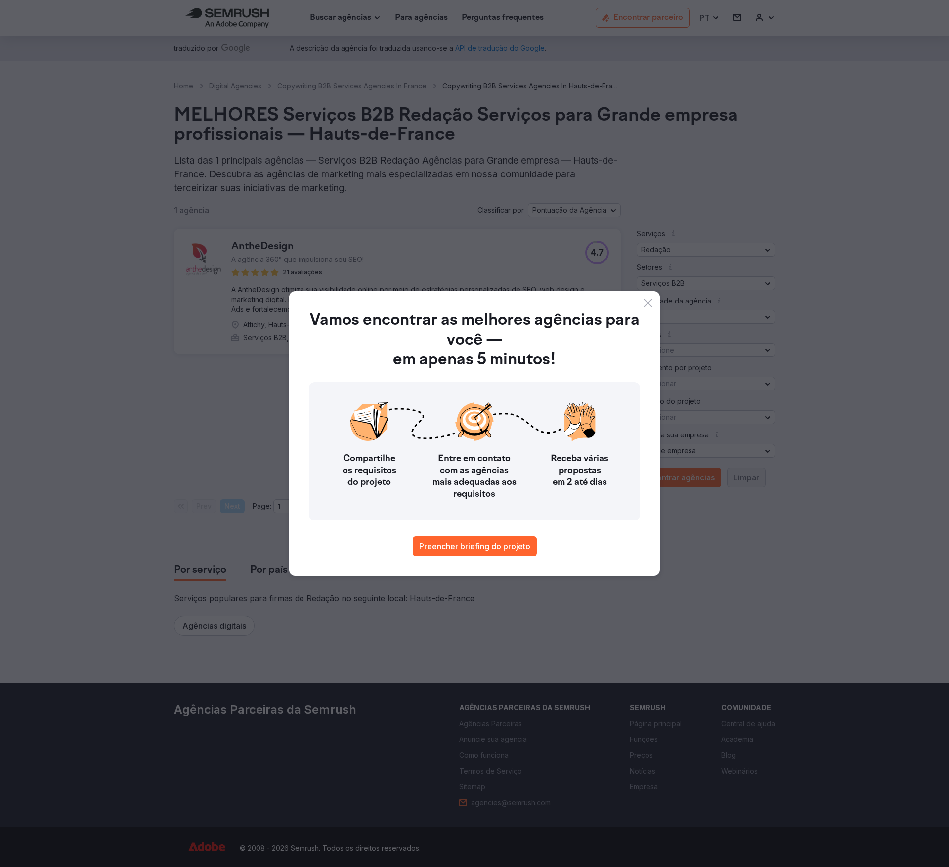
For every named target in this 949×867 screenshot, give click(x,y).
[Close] (648, 303)
